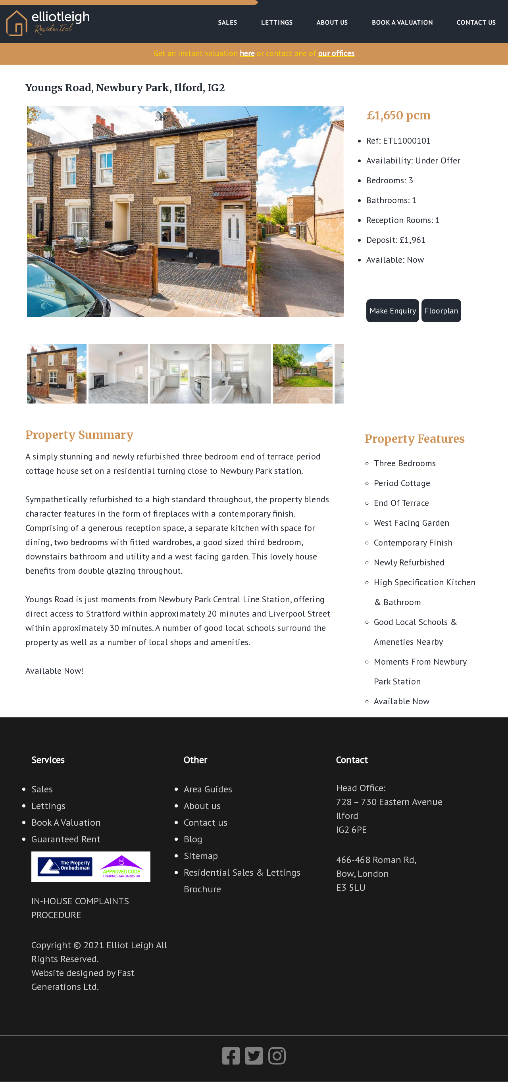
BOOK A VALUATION (402, 22)
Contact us (205, 822)
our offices (336, 53)
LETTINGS (277, 22)
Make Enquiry (392, 311)
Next (356, 218)
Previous (15, 218)
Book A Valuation (66, 822)
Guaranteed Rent (65, 839)
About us (202, 805)
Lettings (48, 805)
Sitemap (201, 855)
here (247, 53)
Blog (193, 839)
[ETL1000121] (185, 211)
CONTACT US (476, 22)
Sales (42, 789)
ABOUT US (332, 22)
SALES (227, 22)
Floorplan (441, 311)
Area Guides (208, 789)
